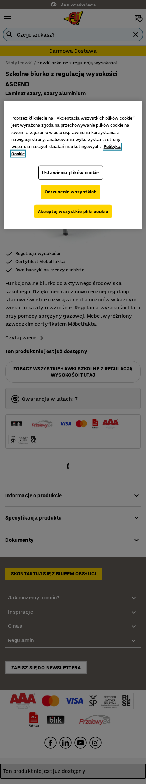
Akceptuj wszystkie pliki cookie (73, 211)
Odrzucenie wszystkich (71, 192)
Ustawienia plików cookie (70, 172)
